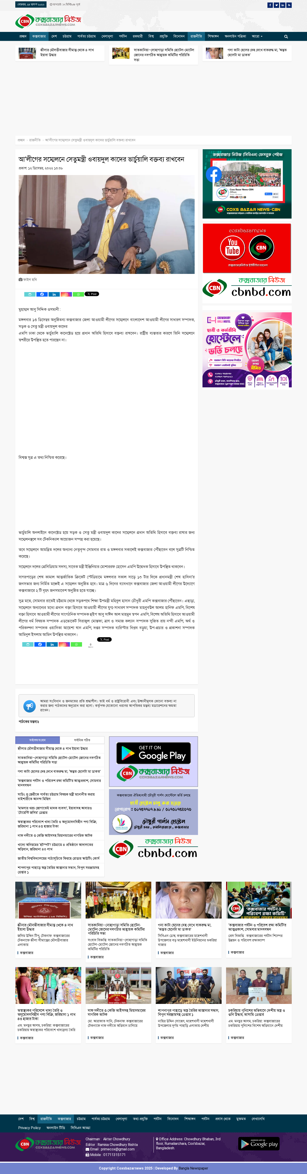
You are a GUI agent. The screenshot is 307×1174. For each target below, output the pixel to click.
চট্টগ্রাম (67, 36)
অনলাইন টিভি (56, 1128)
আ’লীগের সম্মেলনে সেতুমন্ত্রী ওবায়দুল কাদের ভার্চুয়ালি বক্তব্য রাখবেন (101, 159)
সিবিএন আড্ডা (80, 1128)
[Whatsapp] (78, 294)
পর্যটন (123, 36)
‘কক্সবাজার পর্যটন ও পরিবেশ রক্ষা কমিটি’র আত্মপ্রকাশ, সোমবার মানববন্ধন (257, 927)
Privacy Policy (29, 1128)
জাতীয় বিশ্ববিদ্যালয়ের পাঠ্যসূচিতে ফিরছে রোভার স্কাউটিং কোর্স (59, 858)
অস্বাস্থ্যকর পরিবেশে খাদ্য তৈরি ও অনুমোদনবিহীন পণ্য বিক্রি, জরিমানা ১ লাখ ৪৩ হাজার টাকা (57, 824)
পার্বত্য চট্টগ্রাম (86, 36)
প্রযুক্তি (164, 36)
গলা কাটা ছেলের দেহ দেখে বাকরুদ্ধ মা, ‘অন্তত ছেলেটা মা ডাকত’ (59, 771)
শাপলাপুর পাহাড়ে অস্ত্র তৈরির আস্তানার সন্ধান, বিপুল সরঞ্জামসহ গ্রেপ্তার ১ (188, 1012)
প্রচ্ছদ (23, 36)
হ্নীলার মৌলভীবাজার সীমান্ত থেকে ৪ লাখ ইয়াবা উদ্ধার (53, 748)
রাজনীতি (196, 36)
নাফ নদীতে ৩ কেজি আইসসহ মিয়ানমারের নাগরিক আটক (55, 835)
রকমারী (138, 36)
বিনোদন (179, 36)
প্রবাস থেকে (223, 1119)
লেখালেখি (258, 1119)
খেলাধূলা (107, 36)
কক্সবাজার (39, 36)
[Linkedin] (54, 294)
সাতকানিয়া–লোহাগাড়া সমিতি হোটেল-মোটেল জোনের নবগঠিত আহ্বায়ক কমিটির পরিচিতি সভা (164, 55)
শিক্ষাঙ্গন (213, 36)
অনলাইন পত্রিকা (235, 36)
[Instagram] (66, 294)
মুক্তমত (241, 1119)
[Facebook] (42, 294)
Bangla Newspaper (193, 1168)
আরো (256, 36)
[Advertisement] (135, 102)
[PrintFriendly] (30, 294)
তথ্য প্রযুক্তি (140, 1119)
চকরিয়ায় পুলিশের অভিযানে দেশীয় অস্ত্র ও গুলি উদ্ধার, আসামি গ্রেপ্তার (256, 1012)
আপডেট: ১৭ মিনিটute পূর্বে (66, 4)
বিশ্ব (151, 36)
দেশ (54, 36)
